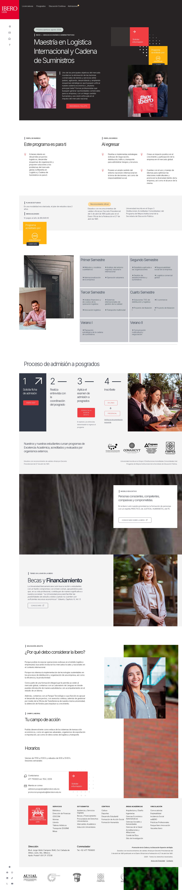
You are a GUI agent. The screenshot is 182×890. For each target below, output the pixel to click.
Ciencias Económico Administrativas (58, 35)
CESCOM (56, 816)
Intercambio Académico (86, 824)
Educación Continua (57, 6)
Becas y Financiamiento (86, 816)
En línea (111, 403)
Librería (55, 822)
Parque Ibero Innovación (160, 825)
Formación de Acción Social (113, 819)
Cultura (104, 811)
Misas (55, 831)
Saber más (32, 244)
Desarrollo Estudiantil (110, 816)
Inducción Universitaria (86, 827)
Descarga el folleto (78, 106)
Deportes (105, 813)
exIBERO (153, 819)
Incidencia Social (157, 816)
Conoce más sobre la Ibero (133, 520)
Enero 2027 (30, 403)
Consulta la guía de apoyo (86, 412)
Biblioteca (56, 811)
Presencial (112, 413)
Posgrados (41, 6)
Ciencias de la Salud (134, 827)
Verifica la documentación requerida (113, 421)
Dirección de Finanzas (61, 813)
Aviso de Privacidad (158, 861)
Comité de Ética (132, 835)
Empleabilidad (155, 813)
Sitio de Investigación (134, 838)
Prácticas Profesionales (159, 822)
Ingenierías (130, 813)
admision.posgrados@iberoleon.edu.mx (43, 789)
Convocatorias (156, 811)
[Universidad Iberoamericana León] (9, 18)
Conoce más (36, 605)
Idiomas (56, 819)
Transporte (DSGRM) (61, 828)
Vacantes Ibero (156, 828)
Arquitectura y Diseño (134, 811)
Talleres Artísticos (60, 825)
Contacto (169, 861)
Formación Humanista (110, 822)
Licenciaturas (27, 6)
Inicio (38, 35)
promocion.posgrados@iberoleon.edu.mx (44, 792)
